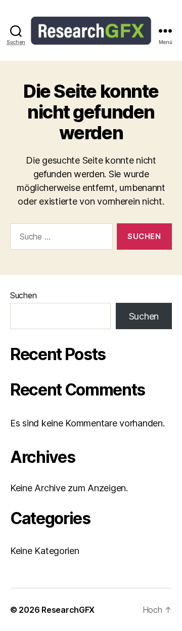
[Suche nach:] (59, 238)
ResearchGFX (68, 610)
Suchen (23, 295)
